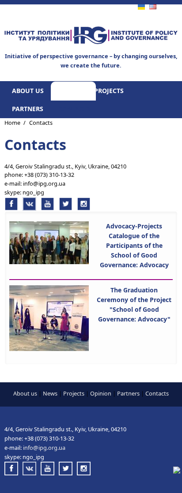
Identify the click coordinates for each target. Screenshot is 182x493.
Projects (109, 90)
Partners (27, 109)
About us (28, 90)
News (68, 90)
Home (12, 123)
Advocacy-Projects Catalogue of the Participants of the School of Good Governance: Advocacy (134, 245)
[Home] (91, 42)
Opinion (100, 393)
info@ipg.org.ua (44, 183)
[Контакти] (141, 7)
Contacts (74, 109)
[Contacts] (152, 7)
